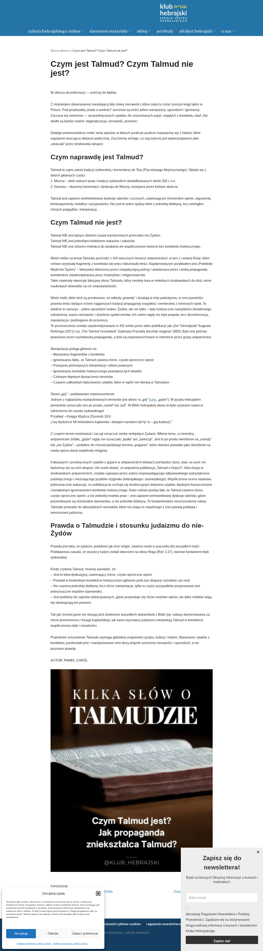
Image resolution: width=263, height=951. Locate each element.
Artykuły (164, 30)
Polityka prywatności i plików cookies (34, 943)
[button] (98, 893)
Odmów (53, 933)
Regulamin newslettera (163, 924)
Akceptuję (21, 933)
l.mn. (153, 399)
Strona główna (60, 50)
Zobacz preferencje (85, 933)
